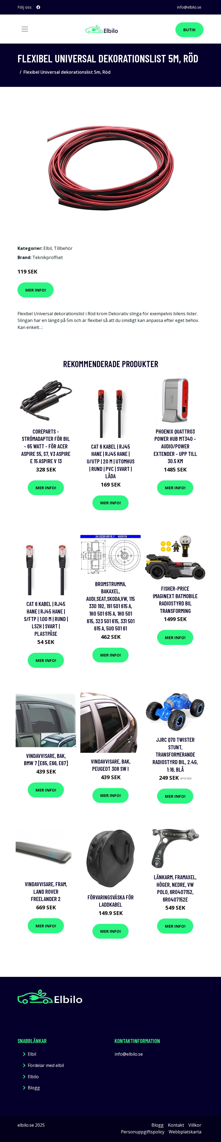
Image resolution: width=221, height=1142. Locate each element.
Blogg (34, 1088)
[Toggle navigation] (25, 29)
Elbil (47, 248)
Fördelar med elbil (46, 1065)
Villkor (194, 1125)
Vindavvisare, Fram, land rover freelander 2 (46, 891)
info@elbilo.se (189, 7)
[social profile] (38, 7)
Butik (189, 29)
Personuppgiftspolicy (142, 1132)
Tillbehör (63, 248)
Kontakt (176, 1125)
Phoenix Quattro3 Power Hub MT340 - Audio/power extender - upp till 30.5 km (175, 446)
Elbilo (33, 1077)
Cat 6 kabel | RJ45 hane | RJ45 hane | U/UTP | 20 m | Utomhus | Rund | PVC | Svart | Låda (110, 461)
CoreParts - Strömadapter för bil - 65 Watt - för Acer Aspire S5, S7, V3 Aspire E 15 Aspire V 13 (45, 446)
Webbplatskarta (185, 1132)
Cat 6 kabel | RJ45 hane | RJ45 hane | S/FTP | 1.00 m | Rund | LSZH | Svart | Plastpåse (46, 618)
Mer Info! (35, 290)
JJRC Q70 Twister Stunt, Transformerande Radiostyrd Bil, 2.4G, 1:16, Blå (175, 754)
